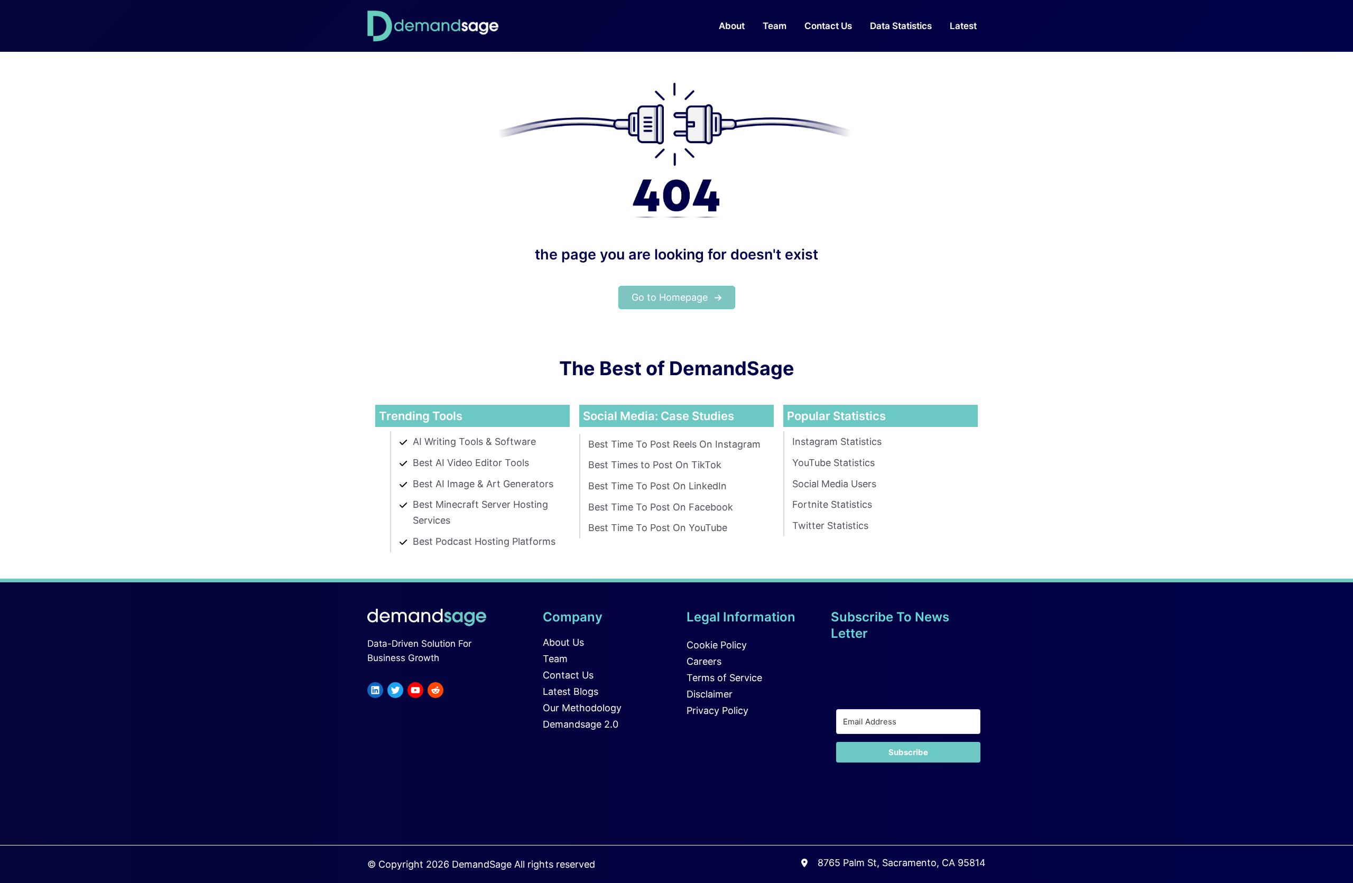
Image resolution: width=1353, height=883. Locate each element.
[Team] (555, 658)
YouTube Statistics (833, 462)
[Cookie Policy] (717, 645)
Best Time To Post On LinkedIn (657, 485)
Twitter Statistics (830, 525)
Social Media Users (834, 483)
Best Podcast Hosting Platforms (484, 541)
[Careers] (704, 661)
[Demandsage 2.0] (580, 724)
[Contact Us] (568, 675)
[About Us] (563, 642)
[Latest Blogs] (570, 691)
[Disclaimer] (710, 694)
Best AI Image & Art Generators (483, 483)
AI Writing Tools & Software (474, 441)
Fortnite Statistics (832, 504)
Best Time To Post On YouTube (657, 527)
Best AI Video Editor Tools (471, 462)
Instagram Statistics (837, 441)
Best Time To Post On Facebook (660, 507)
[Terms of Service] (724, 677)
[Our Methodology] (582, 708)
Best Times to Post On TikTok (654, 464)
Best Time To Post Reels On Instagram (674, 444)
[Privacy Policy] (717, 710)
